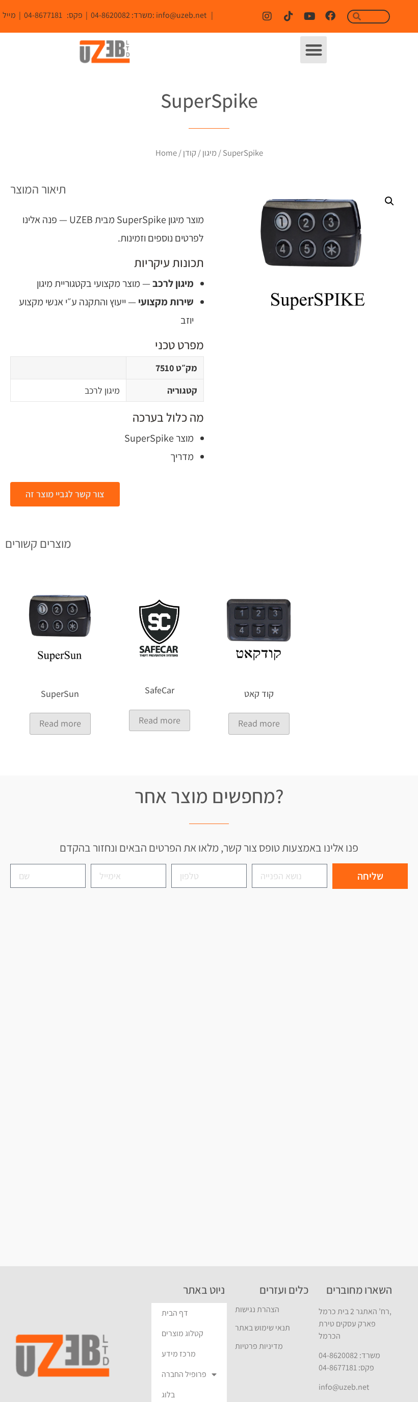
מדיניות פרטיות (259, 1346)
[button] (313, 49)
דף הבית (175, 1313)
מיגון (209, 152)
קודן (189, 152)
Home (166, 152)
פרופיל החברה (184, 1374)
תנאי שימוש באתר (262, 1327)
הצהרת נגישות (257, 1309)
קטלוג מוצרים (182, 1333)
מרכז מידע (179, 1353)
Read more (60, 723)
